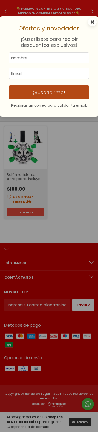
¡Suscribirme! (49, 92)
